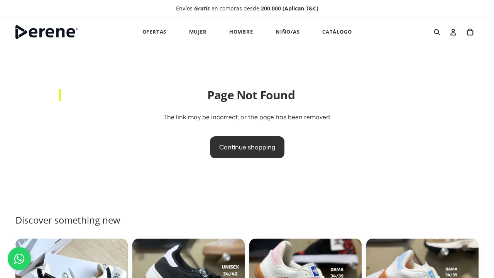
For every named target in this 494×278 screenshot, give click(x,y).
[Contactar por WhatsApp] (19, 258)
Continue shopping (247, 147)
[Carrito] (470, 32)
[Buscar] (436, 32)
